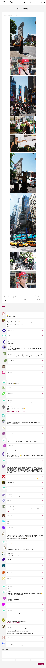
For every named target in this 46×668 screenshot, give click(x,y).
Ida (7, 515)
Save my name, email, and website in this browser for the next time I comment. (15, 662)
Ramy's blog (9, 559)
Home (17, 9)
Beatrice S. (9, 637)
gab (7, 572)
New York (3, 306)
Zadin (8, 494)
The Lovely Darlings (10, 506)
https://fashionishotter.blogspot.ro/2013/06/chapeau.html (16, 411)
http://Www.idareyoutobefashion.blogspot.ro (14, 622)
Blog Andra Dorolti (10, 320)
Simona (8, 393)
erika (8, 420)
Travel (11, 15)
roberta (8, 619)
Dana (6, 15)
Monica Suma (9, 482)
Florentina (9, 553)
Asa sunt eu (20, 9)
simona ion (9, 366)
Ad (7, 387)
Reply (42, 313)
